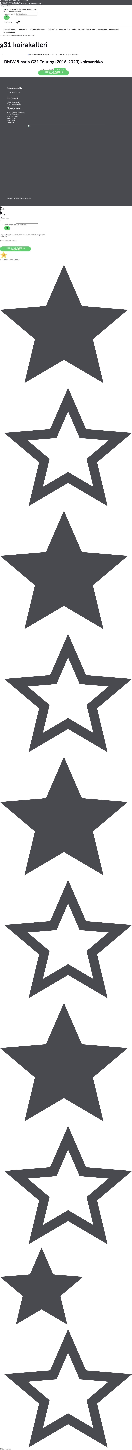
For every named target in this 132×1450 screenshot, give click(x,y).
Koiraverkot (52, 29)
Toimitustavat (11, 118)
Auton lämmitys (64, 29)
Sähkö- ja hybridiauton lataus (96, 29)
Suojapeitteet (114, 29)
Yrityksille (10, 122)
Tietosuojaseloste (13, 114)
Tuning (73, 29)
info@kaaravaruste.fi (14, 102)
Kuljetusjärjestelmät (37, 29)
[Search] (7, 17)
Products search (10, 14)
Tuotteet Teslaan (10, 29)
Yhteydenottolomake (14, 104)
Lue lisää (60, 69)
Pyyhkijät (81, 29)
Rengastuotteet (9, 32)
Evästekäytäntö (12, 116)
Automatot (23, 29)
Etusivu (2, 35)
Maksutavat (11, 120)
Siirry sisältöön (5, 6)
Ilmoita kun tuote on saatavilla (53, 72)
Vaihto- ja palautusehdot (16, 112)
